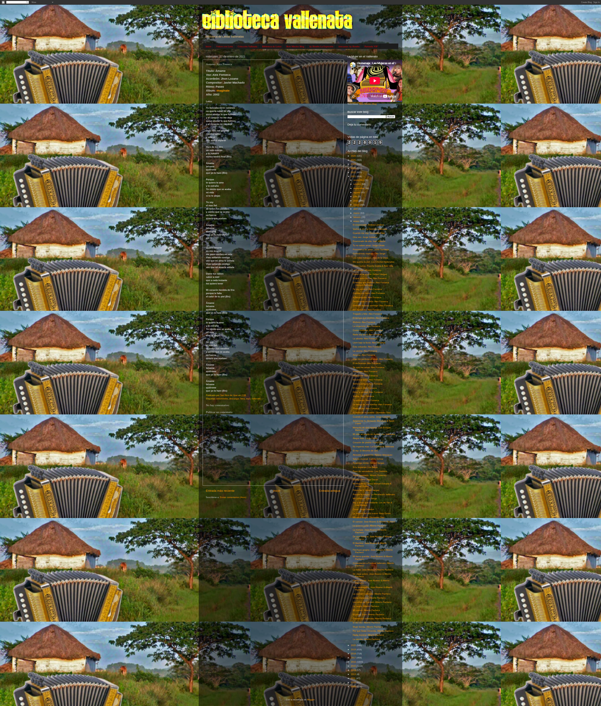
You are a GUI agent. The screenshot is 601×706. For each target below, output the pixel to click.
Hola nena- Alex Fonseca (365, 376)
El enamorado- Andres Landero (368, 225)
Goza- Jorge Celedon (363, 509)
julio (355, 196)
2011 (353, 678)
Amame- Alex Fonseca (364, 355)
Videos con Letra (224, 46)
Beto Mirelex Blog (295, 46)
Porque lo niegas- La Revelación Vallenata (374, 494)
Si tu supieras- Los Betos (365, 467)
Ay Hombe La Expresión (321, 46)
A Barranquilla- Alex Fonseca (367, 297)
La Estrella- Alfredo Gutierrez (367, 270)
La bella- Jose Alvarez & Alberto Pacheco (373, 570)
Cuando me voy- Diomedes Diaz (369, 233)
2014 (354, 670)
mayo (356, 205)
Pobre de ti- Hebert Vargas (366, 490)
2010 (354, 682)
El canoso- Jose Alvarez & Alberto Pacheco (374, 522)
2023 (354, 168)
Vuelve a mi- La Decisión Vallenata (370, 229)
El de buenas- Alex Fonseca (366, 363)
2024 (354, 164)
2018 (354, 653)
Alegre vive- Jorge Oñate (365, 438)
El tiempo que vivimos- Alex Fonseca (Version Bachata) (371, 283)
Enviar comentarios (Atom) (233, 497)
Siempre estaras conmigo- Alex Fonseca (373, 305)
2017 (354, 658)
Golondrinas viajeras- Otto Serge (369, 253)
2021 (354, 176)
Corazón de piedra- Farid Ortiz (368, 442)
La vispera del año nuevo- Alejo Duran (372, 513)
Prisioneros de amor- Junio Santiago (371, 249)
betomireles (222, 399)
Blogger (311, 699)
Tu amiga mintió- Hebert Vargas (368, 463)
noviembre (359, 180)
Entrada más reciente (220, 490)
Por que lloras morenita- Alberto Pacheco (373, 631)
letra (242, 399)
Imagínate (223, 90)
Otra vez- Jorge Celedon (365, 237)
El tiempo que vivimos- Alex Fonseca (371, 318)
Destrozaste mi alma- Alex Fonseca (370, 301)
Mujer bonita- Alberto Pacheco (368, 627)
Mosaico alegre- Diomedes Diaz (368, 517)
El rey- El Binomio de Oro (365, 450)
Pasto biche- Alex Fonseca (366, 408)
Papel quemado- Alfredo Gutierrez (370, 475)
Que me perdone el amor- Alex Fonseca (373, 359)
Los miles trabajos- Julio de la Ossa (370, 258)
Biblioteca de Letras (272, 46)
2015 (354, 666)
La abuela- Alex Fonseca (365, 338)
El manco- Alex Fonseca (365, 388)
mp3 (248, 399)
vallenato (256, 399)
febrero (357, 217)
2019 (354, 649)
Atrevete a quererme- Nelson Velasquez (372, 455)
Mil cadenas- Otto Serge (365, 498)
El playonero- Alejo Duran (365, 479)
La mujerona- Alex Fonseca (366, 326)
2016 (354, 662)
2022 (354, 172)
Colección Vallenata (247, 46)
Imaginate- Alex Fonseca (365, 371)
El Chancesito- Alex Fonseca (367, 310)
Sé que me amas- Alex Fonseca (368, 367)
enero (356, 221)
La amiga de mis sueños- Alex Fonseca (372, 404)
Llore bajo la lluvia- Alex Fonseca (369, 342)
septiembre (359, 188)
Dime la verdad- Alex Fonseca (368, 392)
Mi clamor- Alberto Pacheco (366, 610)
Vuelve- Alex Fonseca (363, 396)
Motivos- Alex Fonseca (364, 322)
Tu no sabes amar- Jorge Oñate (369, 245)
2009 (354, 686)
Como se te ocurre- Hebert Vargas (370, 274)
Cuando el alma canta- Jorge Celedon (371, 417)
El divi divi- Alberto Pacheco (366, 622)
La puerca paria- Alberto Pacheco (369, 526)
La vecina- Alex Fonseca (365, 351)
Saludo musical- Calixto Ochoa (368, 459)
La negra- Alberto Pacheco (366, 606)
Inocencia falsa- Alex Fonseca (367, 380)
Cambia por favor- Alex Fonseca (369, 293)
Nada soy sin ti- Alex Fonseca (367, 334)
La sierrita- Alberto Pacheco (366, 639)
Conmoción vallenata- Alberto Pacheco (372, 618)
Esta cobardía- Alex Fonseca (367, 347)
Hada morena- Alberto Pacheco (368, 635)
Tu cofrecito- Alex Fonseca (366, 400)
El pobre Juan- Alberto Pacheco (368, 614)
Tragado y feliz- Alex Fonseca (367, 314)
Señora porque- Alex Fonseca (367, 384)
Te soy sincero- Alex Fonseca (367, 289)
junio (356, 201)
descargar (234, 399)
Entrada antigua (329, 490)
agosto (357, 192)
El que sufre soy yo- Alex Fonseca (369, 278)
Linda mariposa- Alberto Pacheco (369, 598)
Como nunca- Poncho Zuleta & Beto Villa (373, 266)
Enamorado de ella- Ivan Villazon (369, 241)
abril (355, 209)
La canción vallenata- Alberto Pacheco (372, 594)
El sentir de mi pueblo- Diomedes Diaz (372, 412)
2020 (354, 645)
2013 (354, 674)
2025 (354, 160)
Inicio (208, 46)
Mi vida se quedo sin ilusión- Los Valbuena (374, 434)
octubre (357, 184)
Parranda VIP (371, 46)
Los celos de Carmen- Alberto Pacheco (372, 602)
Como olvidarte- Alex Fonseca (368, 330)
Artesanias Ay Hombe (349, 46)
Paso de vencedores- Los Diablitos (370, 471)
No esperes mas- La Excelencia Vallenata (373, 446)
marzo (356, 213)
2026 (354, 156)
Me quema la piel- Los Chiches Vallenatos (373, 262)
